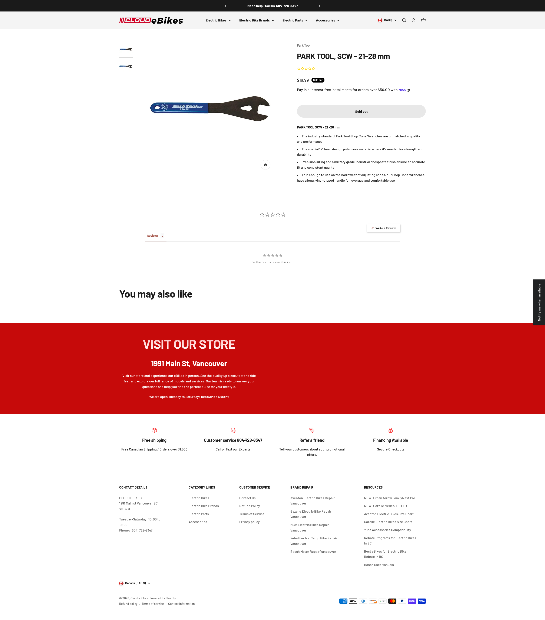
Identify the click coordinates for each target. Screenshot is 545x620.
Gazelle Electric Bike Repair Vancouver (310, 514)
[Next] (319, 6)
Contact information (181, 604)
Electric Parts (293, 20)
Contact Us (247, 498)
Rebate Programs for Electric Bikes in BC (390, 540)
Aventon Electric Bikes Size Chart (389, 514)
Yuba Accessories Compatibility (387, 530)
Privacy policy (249, 522)
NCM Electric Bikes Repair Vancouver (309, 527)
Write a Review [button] (386, 228)
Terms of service (153, 604)
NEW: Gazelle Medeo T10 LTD (385, 506)
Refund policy (128, 604)
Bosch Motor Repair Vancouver (313, 551)
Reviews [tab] (152, 236)
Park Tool (304, 45)
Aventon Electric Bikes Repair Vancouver (312, 500)
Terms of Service (251, 514)
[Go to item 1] (126, 50)
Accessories (325, 20)
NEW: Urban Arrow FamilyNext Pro (389, 498)
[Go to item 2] (126, 67)
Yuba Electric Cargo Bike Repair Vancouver (313, 541)
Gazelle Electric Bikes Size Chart (388, 522)
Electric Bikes (216, 20)
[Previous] (225, 6)
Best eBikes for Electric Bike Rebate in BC (385, 554)
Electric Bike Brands (254, 20)
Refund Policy (249, 506)
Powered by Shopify (162, 598)
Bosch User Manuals (379, 565)
